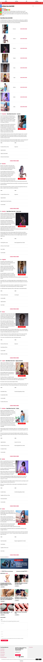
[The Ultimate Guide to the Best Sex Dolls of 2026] (21, 578)
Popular (16, 1)
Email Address (17, 652)
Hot (26, 1)
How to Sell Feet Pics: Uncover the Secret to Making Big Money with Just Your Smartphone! (6, 598)
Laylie (3, 360)
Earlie (3, 509)
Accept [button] (37, 659)
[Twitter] (3, 10)
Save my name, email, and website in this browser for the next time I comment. (12, 638)
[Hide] (0, 15)
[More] (9, 10)
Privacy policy (31, 647)
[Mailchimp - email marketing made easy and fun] (19, 657)
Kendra (4, 163)
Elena (3, 312)
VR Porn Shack (2, 650)
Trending (36, 1)
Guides (6, 573)
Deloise (3, 408)
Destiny (4, 211)
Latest (6, 1)
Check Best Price (22, 178)
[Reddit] (4, 10)
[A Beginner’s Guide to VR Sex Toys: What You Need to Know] (21, 593)
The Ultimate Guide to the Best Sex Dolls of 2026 (21, 584)
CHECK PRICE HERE (14, 161)
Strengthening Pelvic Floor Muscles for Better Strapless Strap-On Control (6, 584)
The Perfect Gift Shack (3, 657)
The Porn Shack (2, 652)
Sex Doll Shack (2, 655)
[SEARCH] (42, 3)
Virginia (4, 259)
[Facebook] (1, 5)
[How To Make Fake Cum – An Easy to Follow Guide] (7, 607)
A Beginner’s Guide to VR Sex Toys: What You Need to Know (21, 598)
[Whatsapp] (8, 10)
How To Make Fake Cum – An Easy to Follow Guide (6, 612)
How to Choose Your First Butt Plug (21, 612)
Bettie (3, 459)
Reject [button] (40, 659)
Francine (4, 114)
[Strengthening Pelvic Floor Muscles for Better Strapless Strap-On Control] (7, 578)
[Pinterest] (6, 10)
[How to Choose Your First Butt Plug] (21, 607)
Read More (2, 601)
